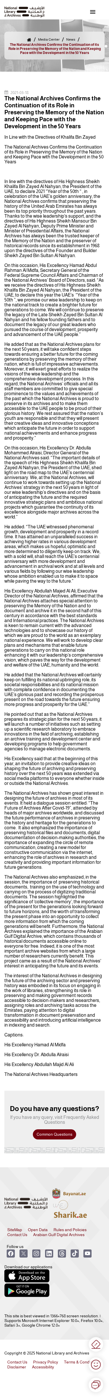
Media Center (49, 39)
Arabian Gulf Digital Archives (59, 1234)
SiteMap (14, 1229)
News (70, 39)
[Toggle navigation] (92, 12)
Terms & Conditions (81, 1362)
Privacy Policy (45, 1362)
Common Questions (54, 1134)
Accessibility (43, 1367)
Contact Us (17, 1234)
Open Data (38, 1229)
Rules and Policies (70, 1229)
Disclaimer (16, 1367)
